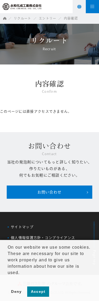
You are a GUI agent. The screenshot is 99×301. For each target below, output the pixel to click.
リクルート (22, 18)
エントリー (47, 18)
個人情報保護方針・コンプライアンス (43, 237)
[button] (8, 279)
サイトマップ (22, 227)
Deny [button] (16, 291)
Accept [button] (38, 291)
